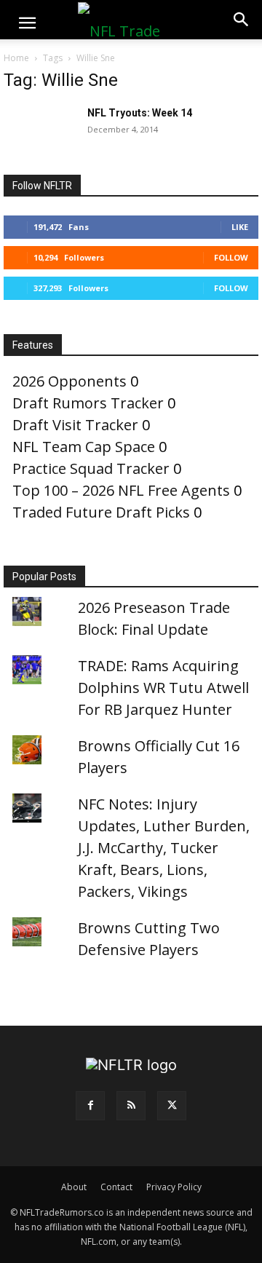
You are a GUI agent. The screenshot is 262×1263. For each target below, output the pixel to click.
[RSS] (131, 1105)
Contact (116, 1187)
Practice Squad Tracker (91, 468)
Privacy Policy (174, 1187)
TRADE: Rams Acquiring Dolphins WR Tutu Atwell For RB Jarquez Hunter (163, 687)
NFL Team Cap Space (83, 446)
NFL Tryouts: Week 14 (139, 113)
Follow (231, 257)
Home (16, 58)
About (74, 1187)
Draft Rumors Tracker (88, 403)
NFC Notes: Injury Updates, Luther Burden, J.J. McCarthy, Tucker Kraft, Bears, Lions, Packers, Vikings (164, 847)
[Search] (241, 19)
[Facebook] (90, 1105)
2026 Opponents (69, 381)
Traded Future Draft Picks (101, 512)
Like (239, 226)
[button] (27, 23)
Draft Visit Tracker (75, 425)
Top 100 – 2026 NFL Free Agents (121, 490)
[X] (171, 1105)
